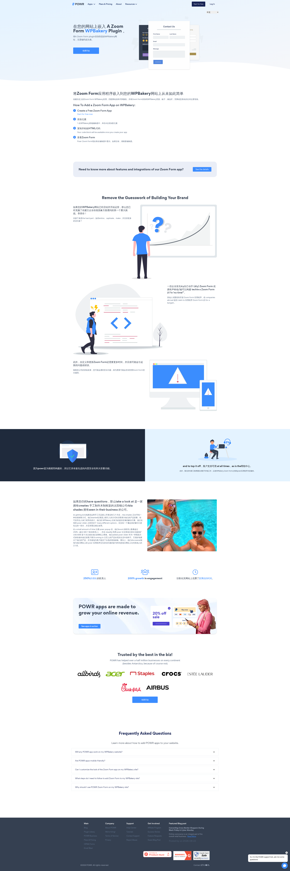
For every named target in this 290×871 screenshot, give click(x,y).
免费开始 (86, 50)
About (119, 4)
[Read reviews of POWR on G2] (182, 855)
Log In (212, 4)
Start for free (198, 4)
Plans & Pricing (105, 4)
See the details (202, 169)
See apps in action (89, 626)
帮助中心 (245, 466)
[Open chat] (285, 866)
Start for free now (85, 114)
